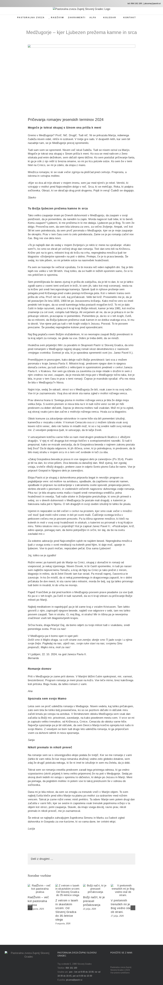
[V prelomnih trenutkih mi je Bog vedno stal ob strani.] (123, 890)
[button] (141, 17)
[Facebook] (111, 960)
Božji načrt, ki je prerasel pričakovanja (94, 901)
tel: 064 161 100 (135, 3)
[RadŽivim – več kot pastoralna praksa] (40, 889)
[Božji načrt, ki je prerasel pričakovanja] (95, 889)
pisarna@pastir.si (152, 3)
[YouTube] (120, 960)
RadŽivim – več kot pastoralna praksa (38, 901)
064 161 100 (71, 968)
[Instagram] (116, 960)
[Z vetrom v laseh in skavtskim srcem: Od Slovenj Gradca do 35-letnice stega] (67, 890)
